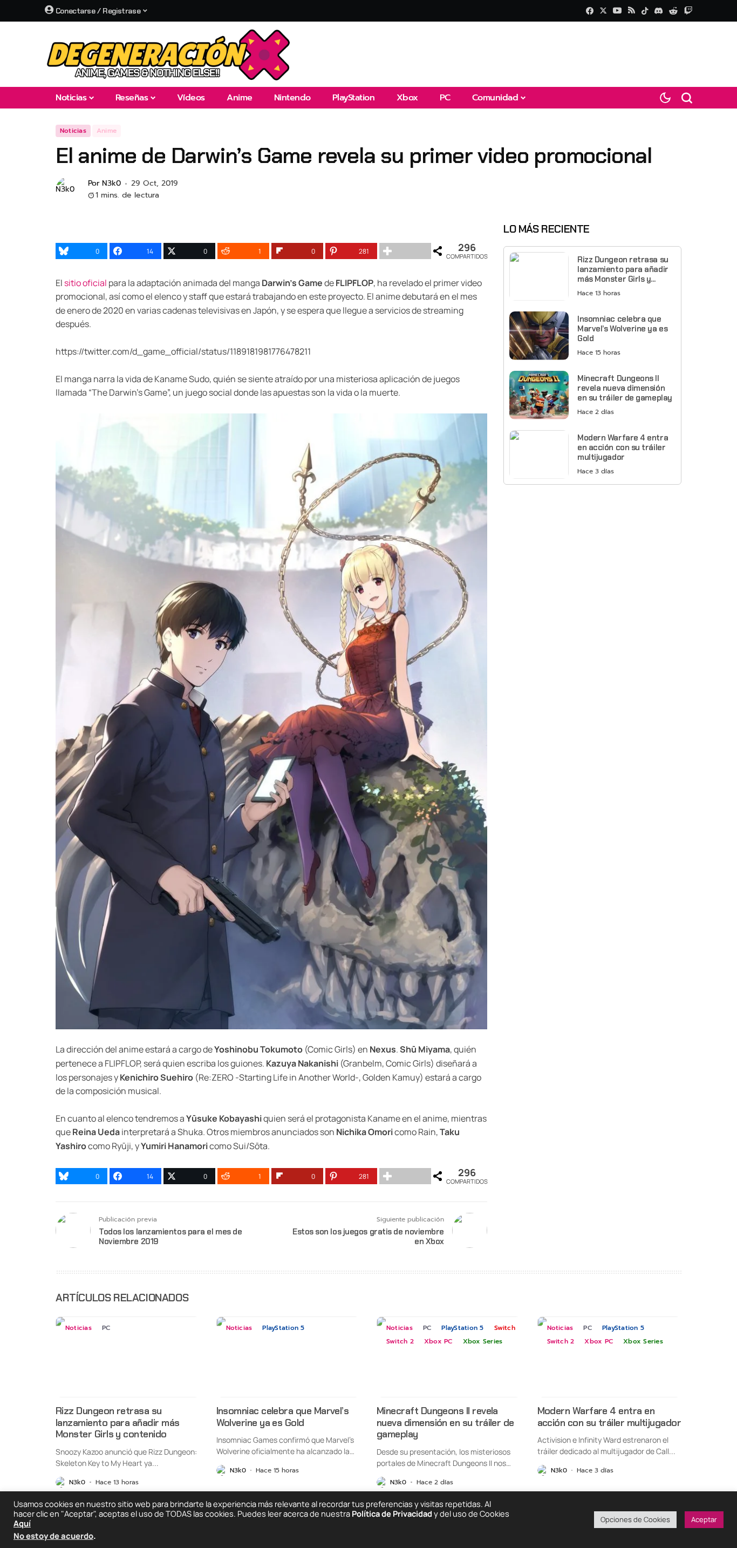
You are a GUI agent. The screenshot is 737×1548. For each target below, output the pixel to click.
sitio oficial (85, 283)
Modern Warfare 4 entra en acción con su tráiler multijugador (622, 447)
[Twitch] (688, 10)
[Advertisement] (592, 568)
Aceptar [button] (704, 1519)
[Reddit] (673, 11)
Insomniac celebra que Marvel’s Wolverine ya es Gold (622, 328)
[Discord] (658, 11)
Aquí (22, 1523)
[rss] (631, 11)
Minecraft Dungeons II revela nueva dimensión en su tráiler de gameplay (624, 388)
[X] (603, 10)
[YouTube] (617, 10)
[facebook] (589, 11)
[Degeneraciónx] (169, 54)
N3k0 (111, 183)
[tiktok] (645, 11)
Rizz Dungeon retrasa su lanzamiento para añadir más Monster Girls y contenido (622, 269)
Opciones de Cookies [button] (635, 1519)
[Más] (405, 251)
